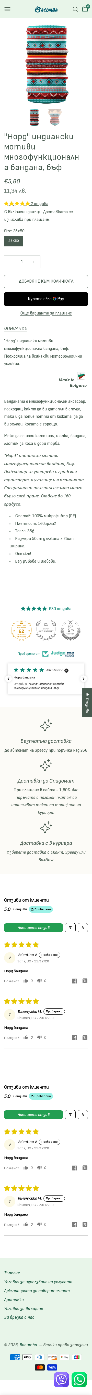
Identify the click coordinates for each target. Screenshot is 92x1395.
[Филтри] (70, 927)
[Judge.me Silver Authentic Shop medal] (46, 630)
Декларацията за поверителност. (37, 1291)
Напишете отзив (33, 928)
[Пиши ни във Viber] (61, 1379)
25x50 (13, 241)
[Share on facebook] (75, 982)
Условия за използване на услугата (38, 1282)
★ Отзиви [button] (87, 702)
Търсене (12, 1273)
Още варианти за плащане (46, 313)
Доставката (55, 212)
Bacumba (28, 1345)
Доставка (14, 1300)
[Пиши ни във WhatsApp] (79, 1379)
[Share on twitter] (85, 981)
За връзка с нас (19, 1317)
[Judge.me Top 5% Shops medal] (70, 630)
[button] (7, 9)
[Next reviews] (83, 678)
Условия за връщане (23, 1309)
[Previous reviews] (8, 678)
